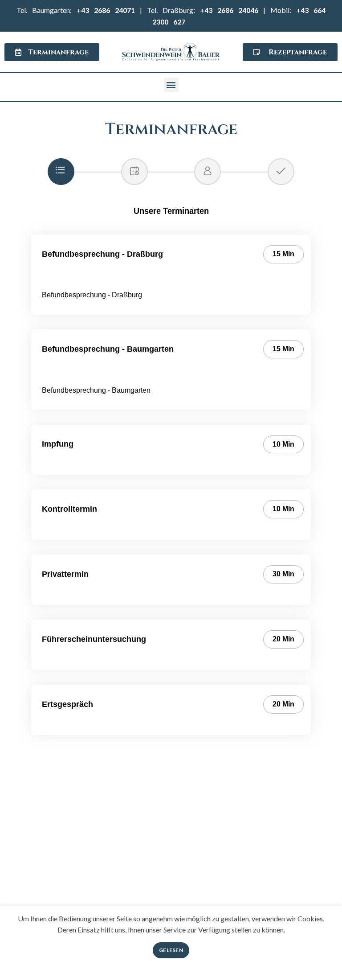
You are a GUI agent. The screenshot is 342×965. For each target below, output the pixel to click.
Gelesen (171, 950)
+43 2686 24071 (106, 10)
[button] (171, 85)
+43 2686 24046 (229, 10)
